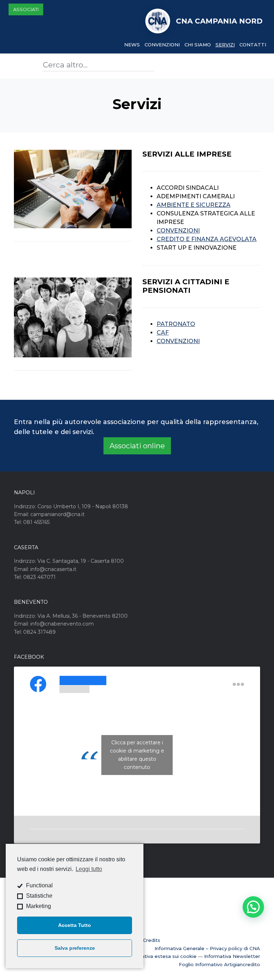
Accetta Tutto (74, 925)
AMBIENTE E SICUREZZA (193, 205)
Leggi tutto (89, 869)
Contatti (252, 44)
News (132, 44)
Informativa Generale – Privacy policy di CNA (207, 948)
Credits (151, 940)
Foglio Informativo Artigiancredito (219, 964)
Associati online (137, 446)
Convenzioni (162, 44)
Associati (26, 9)
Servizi (225, 44)
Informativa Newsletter (232, 956)
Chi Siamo (197, 44)
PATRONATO (176, 324)
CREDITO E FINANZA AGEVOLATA (207, 239)
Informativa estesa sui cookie (161, 956)
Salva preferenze (75, 948)
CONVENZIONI (178, 230)
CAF (163, 332)
